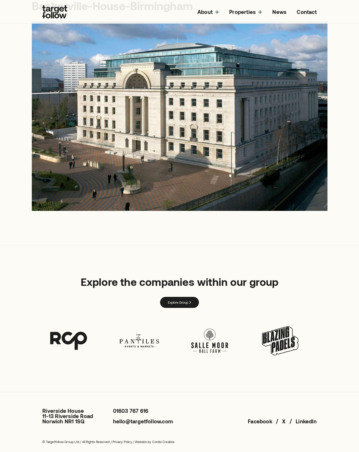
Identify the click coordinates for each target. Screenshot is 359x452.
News (279, 12)
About (205, 12)
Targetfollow (55, 11)
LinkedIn (306, 421)
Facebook (260, 421)
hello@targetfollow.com (143, 421)
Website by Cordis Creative (155, 442)
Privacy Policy (122, 442)
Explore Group (178, 302)
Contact (306, 12)
